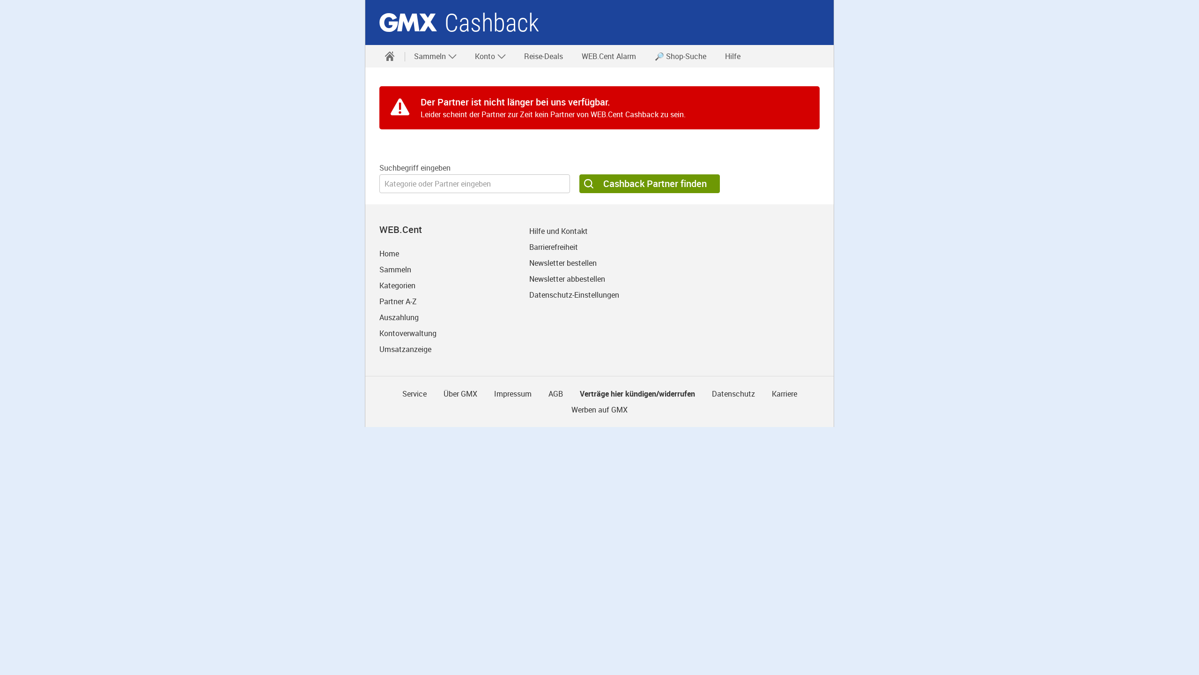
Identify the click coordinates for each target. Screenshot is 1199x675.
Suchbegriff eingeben (415, 168)
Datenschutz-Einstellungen (574, 295)
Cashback (491, 23)
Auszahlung (399, 317)
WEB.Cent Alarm (609, 56)
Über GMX (460, 394)
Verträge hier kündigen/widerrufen (637, 394)
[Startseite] (390, 56)
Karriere (784, 394)
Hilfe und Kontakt (558, 231)
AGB (555, 394)
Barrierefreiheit (553, 247)
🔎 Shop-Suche (680, 56)
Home (389, 253)
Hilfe (732, 56)
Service (414, 394)
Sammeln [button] (431, 56)
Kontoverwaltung (408, 333)
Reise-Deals (543, 56)
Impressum (513, 394)
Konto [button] (486, 56)
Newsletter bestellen (563, 263)
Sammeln (395, 269)
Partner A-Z (398, 301)
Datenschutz (733, 394)
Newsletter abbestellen (567, 279)
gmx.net (408, 22)
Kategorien (397, 285)
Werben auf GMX (599, 410)
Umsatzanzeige (405, 349)
